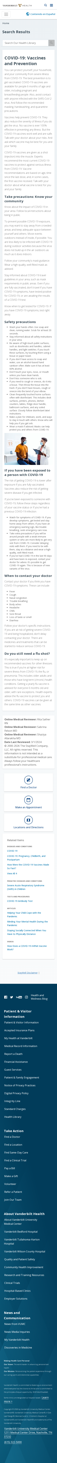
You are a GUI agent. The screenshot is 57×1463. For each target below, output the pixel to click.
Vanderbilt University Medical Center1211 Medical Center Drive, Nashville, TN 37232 (28, 1432)
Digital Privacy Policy (16, 1093)
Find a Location (13, 1144)
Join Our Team (13, 1199)
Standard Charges (15, 1109)
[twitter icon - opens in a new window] (11, 997)
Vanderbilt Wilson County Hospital (24, 1251)
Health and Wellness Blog (39, 997)
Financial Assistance (16, 1062)
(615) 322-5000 (13, 1442)
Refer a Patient (13, 1192)
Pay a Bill (9, 1168)
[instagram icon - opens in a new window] (26, 997)
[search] (25, 43)
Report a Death (13, 1054)
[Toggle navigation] (6, 14)
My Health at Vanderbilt (18, 1038)
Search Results (16, 31)
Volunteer (10, 1184)
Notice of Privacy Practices (19, 1085)
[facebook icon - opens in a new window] (5, 997)
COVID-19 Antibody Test (20, 900)
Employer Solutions (15, 1298)
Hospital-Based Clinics (17, 1291)
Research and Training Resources (24, 1275)
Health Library (12, 1117)
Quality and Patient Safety (19, 1259)
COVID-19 (12, 850)
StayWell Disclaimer (28, 972)
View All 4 (12, 873)
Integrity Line (12, 1101)
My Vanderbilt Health (16, 1339)
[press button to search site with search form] (45, 4)
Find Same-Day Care (16, 1152)
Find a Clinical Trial (15, 1160)
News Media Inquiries (17, 1332)
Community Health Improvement (23, 1267)
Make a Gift (11, 1176)
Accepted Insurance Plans (19, 1030)
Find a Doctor (12, 1137)
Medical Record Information (20, 1046)
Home (5, 23)
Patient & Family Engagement (21, 1077)
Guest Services (13, 1069)
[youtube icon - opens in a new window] (19, 997)
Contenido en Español (42, 14)
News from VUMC (14, 1324)
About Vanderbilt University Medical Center (20, 1222)
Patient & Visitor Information (21, 1022)
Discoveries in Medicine (18, 1347)
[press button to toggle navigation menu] (52, 4)
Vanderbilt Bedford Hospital (21, 1231)
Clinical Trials (12, 1283)
